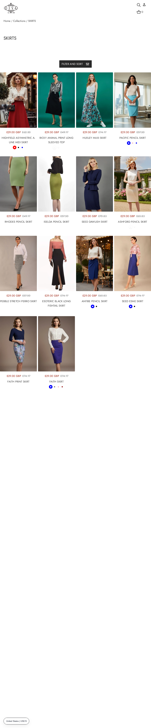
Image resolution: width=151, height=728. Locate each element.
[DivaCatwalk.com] (11, 8)
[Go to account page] (144, 5)
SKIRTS (32, 21)
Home (7, 21)
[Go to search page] (138, 5)
